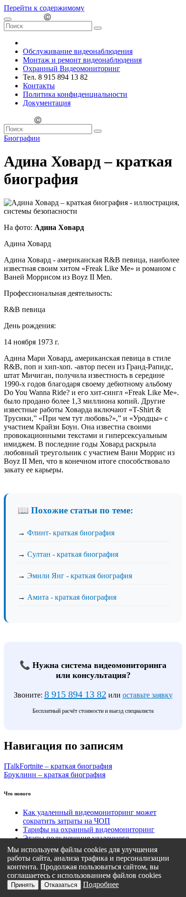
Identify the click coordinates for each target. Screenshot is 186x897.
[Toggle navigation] (7, 19)
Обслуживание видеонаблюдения (78, 51)
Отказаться (60, 884)
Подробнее (101, 884)
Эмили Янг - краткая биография (79, 576)
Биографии (22, 138)
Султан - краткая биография (72, 554)
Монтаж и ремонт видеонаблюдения (82, 60)
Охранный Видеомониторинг (71, 68)
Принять (23, 884)
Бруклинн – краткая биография (54, 775)
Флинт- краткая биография (70, 533)
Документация (47, 103)
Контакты (39, 86)
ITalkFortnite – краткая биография (58, 766)
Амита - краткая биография (71, 597)
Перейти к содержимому (44, 8)
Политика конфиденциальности (75, 94)
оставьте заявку (148, 695)
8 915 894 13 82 (75, 694)
